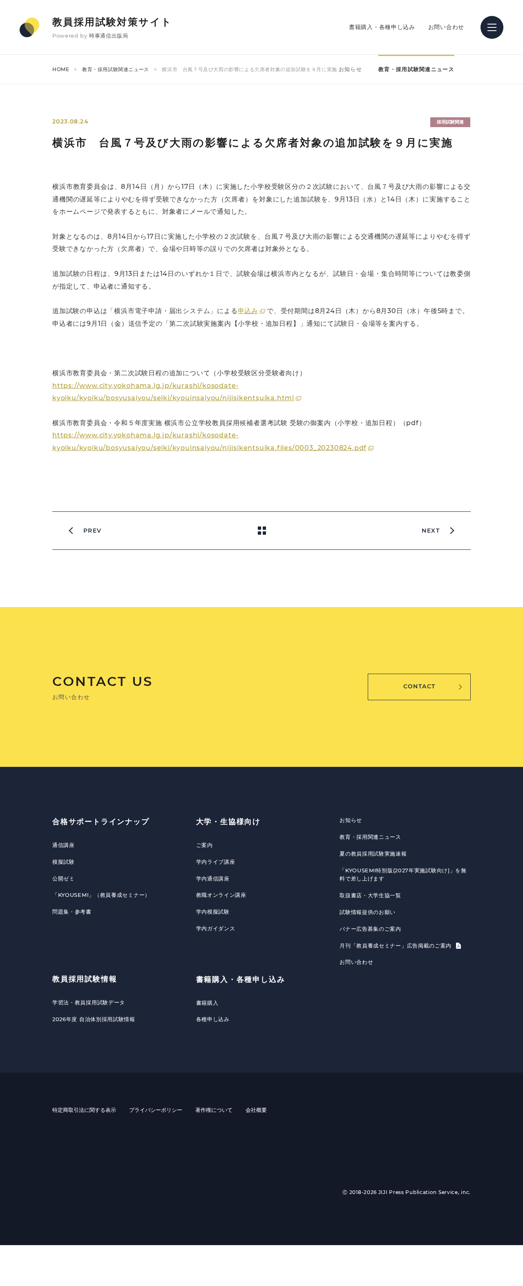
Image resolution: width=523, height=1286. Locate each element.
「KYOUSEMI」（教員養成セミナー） (101, 895)
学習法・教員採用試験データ (88, 1002)
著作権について (213, 1110)
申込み (248, 311)
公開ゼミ (63, 878)
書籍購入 (207, 1002)
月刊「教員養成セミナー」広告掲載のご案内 (397, 945)
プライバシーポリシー (155, 1110)
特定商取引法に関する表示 (84, 1110)
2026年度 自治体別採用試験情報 (93, 1019)
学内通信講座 (213, 878)
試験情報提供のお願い (368, 912)
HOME (60, 69)
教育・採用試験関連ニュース (115, 69)
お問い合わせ (446, 27)
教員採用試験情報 (84, 979)
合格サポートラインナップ (101, 821)
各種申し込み (213, 1019)
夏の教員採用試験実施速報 (373, 853)
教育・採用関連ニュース (370, 836)
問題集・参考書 (72, 911)
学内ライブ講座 (215, 861)
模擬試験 (63, 861)
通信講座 (63, 845)
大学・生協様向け (228, 821)
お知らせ (350, 69)
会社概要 (256, 1110)
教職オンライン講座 (221, 895)
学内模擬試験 (213, 911)
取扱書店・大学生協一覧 (370, 895)
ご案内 (204, 845)
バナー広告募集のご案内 (370, 928)
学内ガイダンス (215, 928)
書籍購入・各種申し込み (382, 27)
